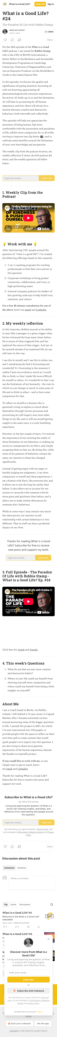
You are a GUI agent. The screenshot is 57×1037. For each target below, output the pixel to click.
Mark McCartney (17, 30)
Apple (21, 650)
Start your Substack (21, 1023)
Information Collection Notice (30, 832)
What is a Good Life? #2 (17, 934)
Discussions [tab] (24, 904)
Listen (50, 31)
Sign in (51, 4)
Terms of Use (42, 829)
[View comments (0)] (12, 40)
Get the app (43, 1023)
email (28, 310)
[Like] (5, 40)
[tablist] (15, 868)
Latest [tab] (13, 904)
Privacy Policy (33, 1003)
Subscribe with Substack (30, 990)
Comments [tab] (9, 868)
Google (34, 650)
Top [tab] (5, 904)
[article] (28, 920)
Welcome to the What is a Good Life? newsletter (20, 918)
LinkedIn (41, 310)
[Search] (52, 904)
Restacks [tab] (21, 868)
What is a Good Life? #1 (17, 912)
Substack (14, 1030)
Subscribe (40, 4)
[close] (48, 939)
